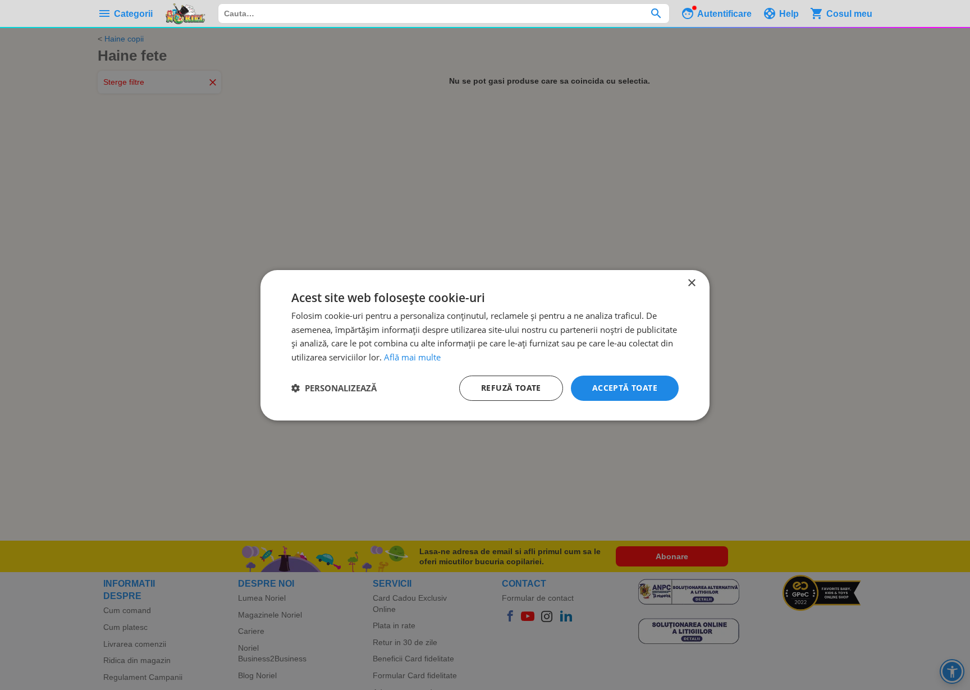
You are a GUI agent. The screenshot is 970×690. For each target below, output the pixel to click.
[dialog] (485, 344)
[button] (334, 388)
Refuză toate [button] (511, 387)
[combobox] (444, 13)
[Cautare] (656, 13)
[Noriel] (185, 13)
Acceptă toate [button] (624, 387)
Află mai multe (412, 357)
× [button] (691, 282)
